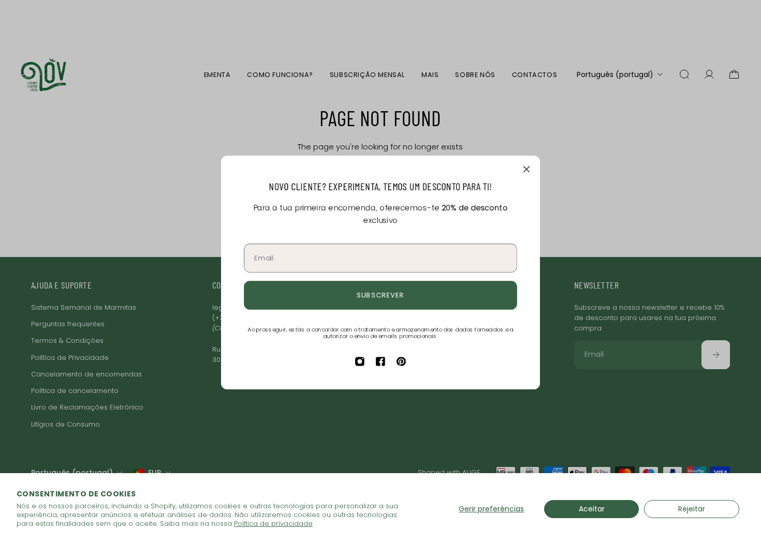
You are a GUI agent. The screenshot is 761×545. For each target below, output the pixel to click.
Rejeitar (691, 509)
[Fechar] (526, 169)
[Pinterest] (401, 361)
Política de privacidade (273, 523)
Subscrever (380, 295)
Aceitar (592, 509)
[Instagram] (360, 361)
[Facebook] (380, 361)
